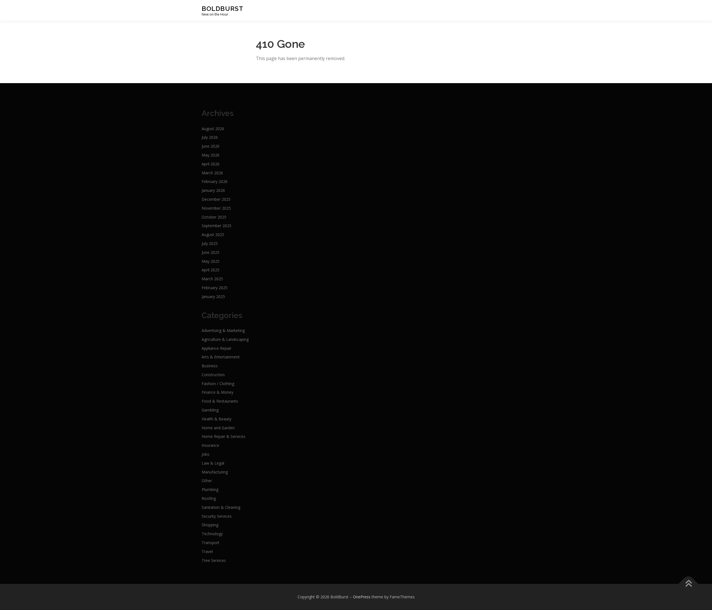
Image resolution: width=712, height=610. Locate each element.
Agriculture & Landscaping (225, 339)
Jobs (205, 454)
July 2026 (210, 137)
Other (207, 480)
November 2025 (216, 208)
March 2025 (212, 278)
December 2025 (216, 199)
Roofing (209, 498)
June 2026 (210, 146)
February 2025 (215, 287)
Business (210, 365)
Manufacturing (215, 472)
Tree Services (214, 560)
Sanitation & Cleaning (221, 507)
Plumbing (210, 489)
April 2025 (210, 269)
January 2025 (213, 296)
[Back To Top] (688, 584)
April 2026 (210, 164)
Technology (212, 533)
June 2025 (210, 252)
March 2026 (212, 172)
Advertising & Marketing (223, 330)
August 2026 (213, 128)
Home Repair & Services (223, 436)
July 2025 (210, 243)
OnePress (361, 596)
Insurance (210, 445)
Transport (210, 542)
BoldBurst (222, 8)
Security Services (217, 516)
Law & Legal (213, 463)
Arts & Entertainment (221, 356)
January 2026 (213, 190)
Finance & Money (217, 392)
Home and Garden (218, 427)
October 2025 (214, 217)
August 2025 (213, 234)
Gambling (210, 410)
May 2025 (210, 261)
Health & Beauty (216, 418)
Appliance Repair (216, 348)
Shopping (210, 524)
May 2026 (210, 155)
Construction (213, 374)
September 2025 (216, 225)
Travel (207, 551)
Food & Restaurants (220, 401)
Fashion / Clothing (218, 383)
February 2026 (215, 181)
